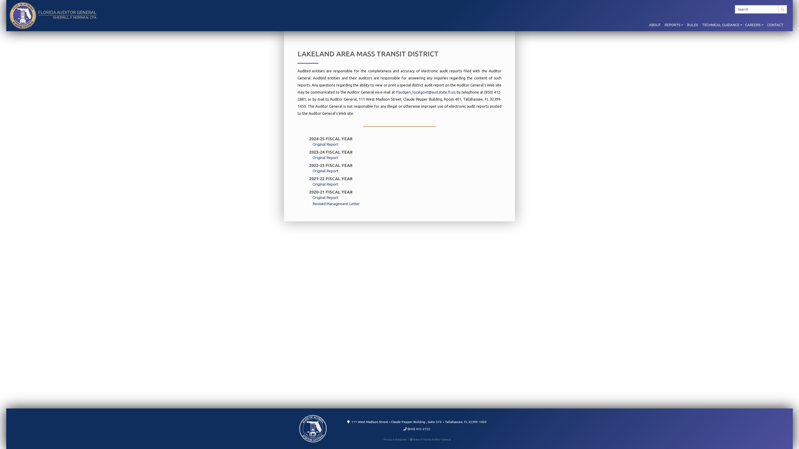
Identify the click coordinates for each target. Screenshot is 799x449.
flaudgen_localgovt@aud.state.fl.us (425, 92)
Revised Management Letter (336, 204)
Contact (775, 25)
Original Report (325, 144)
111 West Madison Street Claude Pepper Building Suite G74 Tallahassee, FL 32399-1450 (418, 422)
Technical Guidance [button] (721, 25)
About (655, 25)
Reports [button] (673, 25)
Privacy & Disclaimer (396, 439)
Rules (692, 25)
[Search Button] (782, 9)
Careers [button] (753, 25)
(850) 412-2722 (418, 429)
